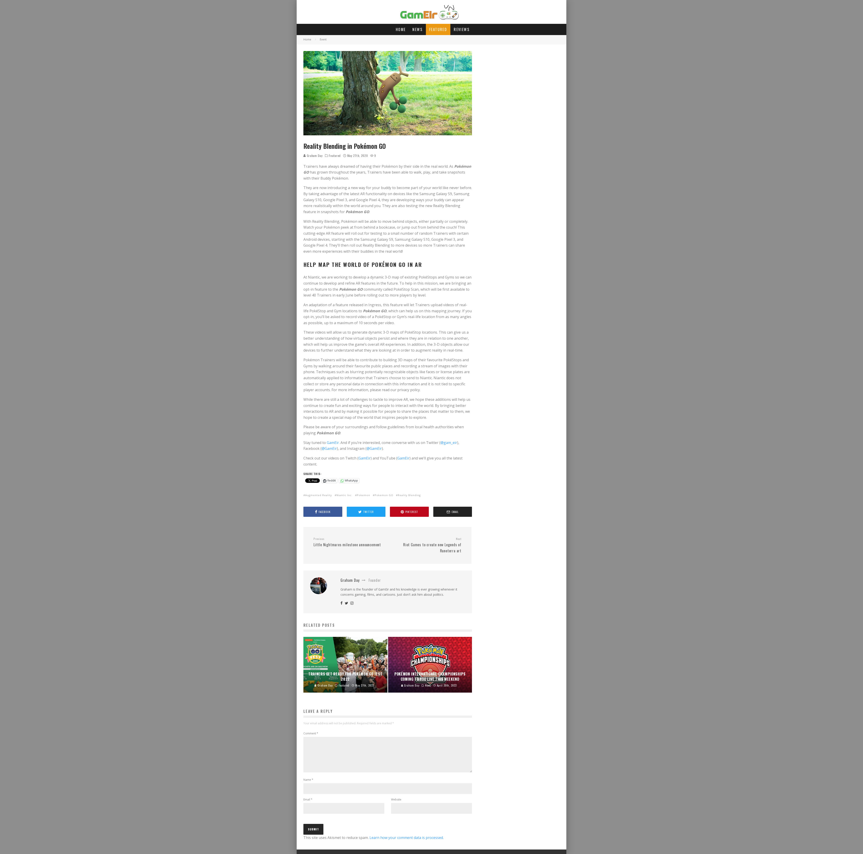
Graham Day (314, 155)
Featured (438, 29)
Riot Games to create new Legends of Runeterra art (432, 545)
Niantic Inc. (344, 495)
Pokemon (363, 495)
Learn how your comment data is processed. (406, 837)
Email (307, 799)
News (417, 29)
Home (401, 29)
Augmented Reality (318, 495)
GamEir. (333, 442)
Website (396, 799)
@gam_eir (448, 442)
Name (308, 780)
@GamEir (329, 448)
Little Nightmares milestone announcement (347, 542)
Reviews (461, 29)
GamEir (364, 458)
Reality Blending (409, 495)
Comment (310, 733)
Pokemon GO (384, 495)
